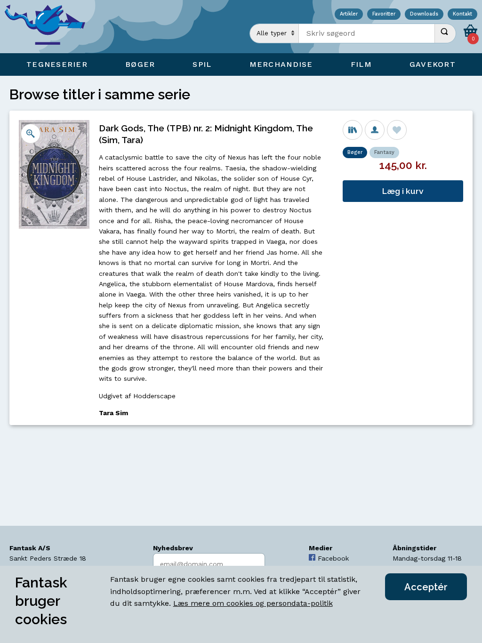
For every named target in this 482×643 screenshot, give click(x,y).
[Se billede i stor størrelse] (30, 134)
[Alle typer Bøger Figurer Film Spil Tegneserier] (274, 33)
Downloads (424, 14)
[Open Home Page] (49, 26)
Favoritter (383, 14)
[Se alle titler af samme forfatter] (375, 130)
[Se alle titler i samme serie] (352, 130)
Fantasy (384, 152)
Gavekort (433, 64)
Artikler (349, 14)
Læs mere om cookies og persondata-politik (253, 603)
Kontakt (462, 14)
